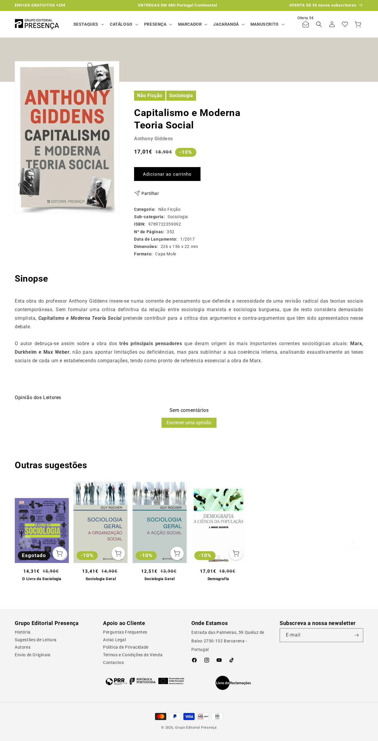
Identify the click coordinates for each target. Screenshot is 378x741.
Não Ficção (149, 95)
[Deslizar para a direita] (352, 542)
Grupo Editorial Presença (196, 727)
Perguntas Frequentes (125, 632)
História (23, 632)
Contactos (113, 662)
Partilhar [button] (150, 193)
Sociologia (181, 95)
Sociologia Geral (101, 579)
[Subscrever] (356, 635)
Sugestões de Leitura (36, 639)
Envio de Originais (32, 654)
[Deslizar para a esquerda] (25, 542)
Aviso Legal (114, 639)
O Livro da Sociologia (41, 579)
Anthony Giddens (153, 138)
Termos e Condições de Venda (132, 654)
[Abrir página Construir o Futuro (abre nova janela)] (145, 681)
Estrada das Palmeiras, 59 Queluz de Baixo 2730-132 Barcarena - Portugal (227, 641)
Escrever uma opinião (189, 422)
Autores (22, 647)
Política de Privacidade (126, 647)
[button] (88, 24)
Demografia (218, 579)
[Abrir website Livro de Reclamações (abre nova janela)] (233, 683)
